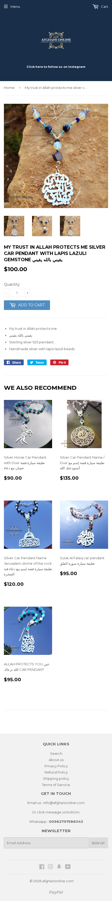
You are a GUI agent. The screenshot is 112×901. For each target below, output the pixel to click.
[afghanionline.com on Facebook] (42, 867)
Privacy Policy (56, 766)
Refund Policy (56, 772)
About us (56, 760)
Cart (104, 6)
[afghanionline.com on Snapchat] (59, 867)
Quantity (12, 284)
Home (9, 88)
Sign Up (98, 843)
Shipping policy (56, 778)
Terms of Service (56, 785)
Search (56, 753)
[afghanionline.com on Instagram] (50, 867)
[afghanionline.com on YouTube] (68, 867)
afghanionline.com (58, 881)
